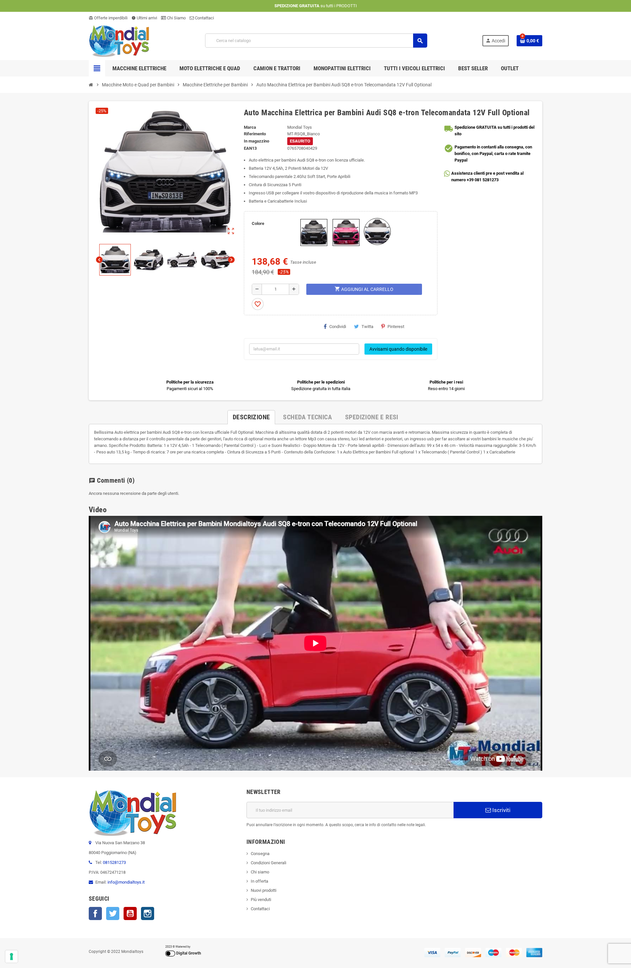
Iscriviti (500, 810)
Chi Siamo (176, 17)
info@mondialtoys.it (126, 882)
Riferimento (255, 133)
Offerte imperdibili (108, 17)
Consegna (260, 853)
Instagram (147, 913)
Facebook (95, 913)
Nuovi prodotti (263, 890)
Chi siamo (260, 871)
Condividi (337, 326)
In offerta (259, 881)
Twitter (112, 913)
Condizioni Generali (268, 862)
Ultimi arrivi (144, 17)
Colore (258, 223)
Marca (250, 127)
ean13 (250, 148)
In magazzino (256, 141)
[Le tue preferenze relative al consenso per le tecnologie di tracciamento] (11, 956)
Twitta (367, 326)
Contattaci (204, 17)
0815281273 (114, 862)
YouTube (130, 913)
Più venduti (261, 899)
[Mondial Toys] (119, 40)
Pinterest (395, 326)
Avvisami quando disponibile (398, 349)
